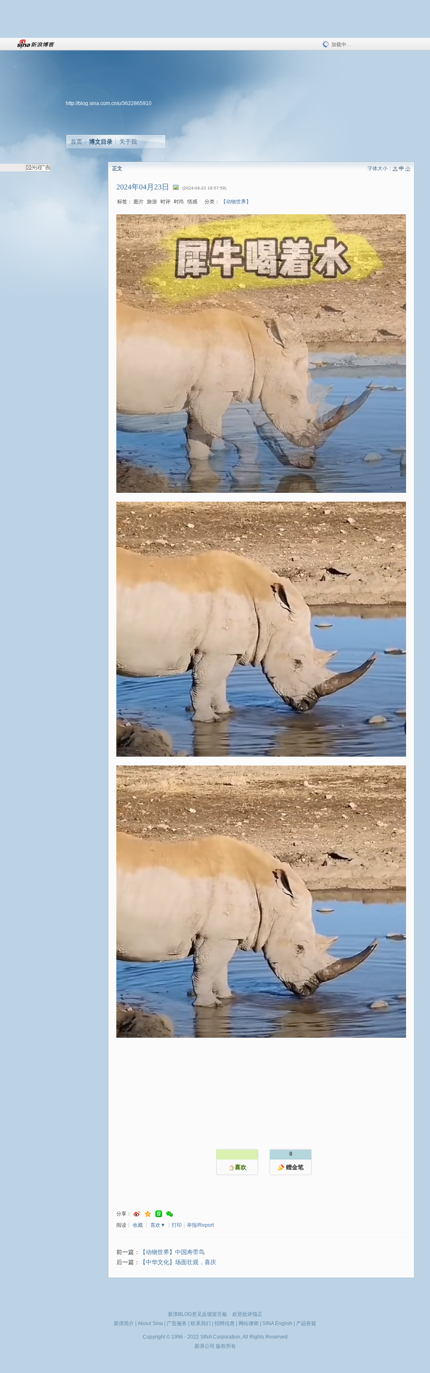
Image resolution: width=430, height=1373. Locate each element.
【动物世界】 (236, 202)
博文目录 (101, 141)
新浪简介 (124, 1323)
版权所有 (226, 1346)
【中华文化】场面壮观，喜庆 (178, 1262)
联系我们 (201, 1323)
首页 (76, 141)
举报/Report (200, 1225)
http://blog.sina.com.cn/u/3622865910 (109, 103)
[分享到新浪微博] (137, 1214)
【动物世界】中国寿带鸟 (172, 1252)
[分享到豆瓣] (158, 1214)
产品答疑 (306, 1323)
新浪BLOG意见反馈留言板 (197, 1314)
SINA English (277, 1323)
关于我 (128, 141)
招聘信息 (225, 1323)
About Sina (150, 1323)
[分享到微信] (169, 1214)
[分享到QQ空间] (147, 1214)
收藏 (138, 1225)
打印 (177, 1225)
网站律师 (249, 1323)
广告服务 (177, 1323)
